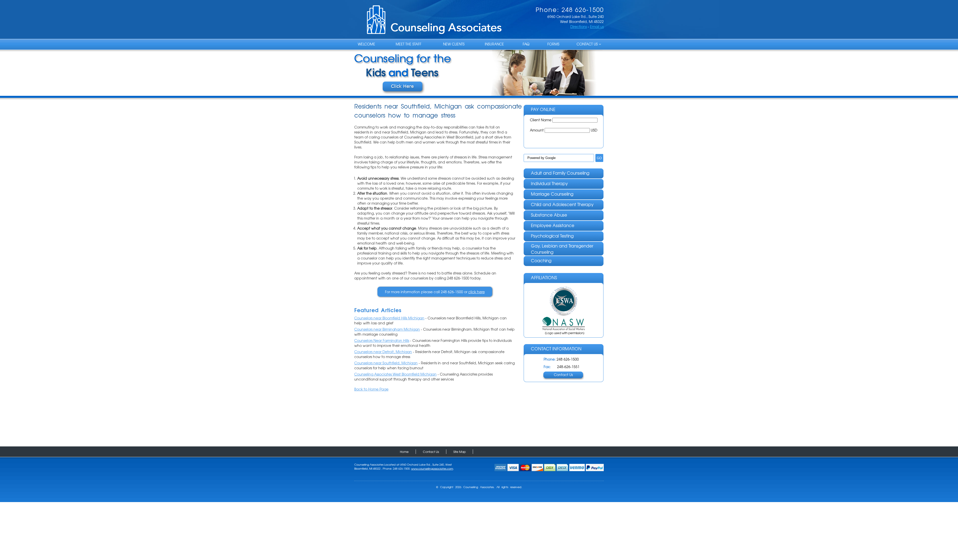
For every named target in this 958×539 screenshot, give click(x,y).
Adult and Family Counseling (560, 173)
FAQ (526, 43)
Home (404, 451)
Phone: (550, 359)
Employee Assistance (552, 225)
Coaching (541, 260)
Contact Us (588, 43)
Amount (537, 130)
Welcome (366, 43)
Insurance (494, 43)
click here (476, 291)
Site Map (459, 451)
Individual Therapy (549, 183)
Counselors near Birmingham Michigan (387, 329)
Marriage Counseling (552, 194)
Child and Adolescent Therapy (562, 204)
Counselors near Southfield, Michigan (386, 362)
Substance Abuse (549, 215)
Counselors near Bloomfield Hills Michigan (389, 317)
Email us (597, 26)
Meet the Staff (408, 43)
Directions (578, 26)
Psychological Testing (552, 236)
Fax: (547, 366)
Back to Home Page (371, 389)
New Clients (454, 43)
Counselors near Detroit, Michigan (383, 351)
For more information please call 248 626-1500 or (435, 291)
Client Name (541, 119)
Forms (553, 43)
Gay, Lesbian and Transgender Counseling (562, 249)
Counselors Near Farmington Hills (381, 340)
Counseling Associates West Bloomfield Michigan (395, 374)
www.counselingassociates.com (432, 468)
